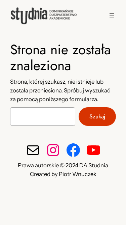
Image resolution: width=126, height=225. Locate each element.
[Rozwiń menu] (112, 16)
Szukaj (97, 116)
